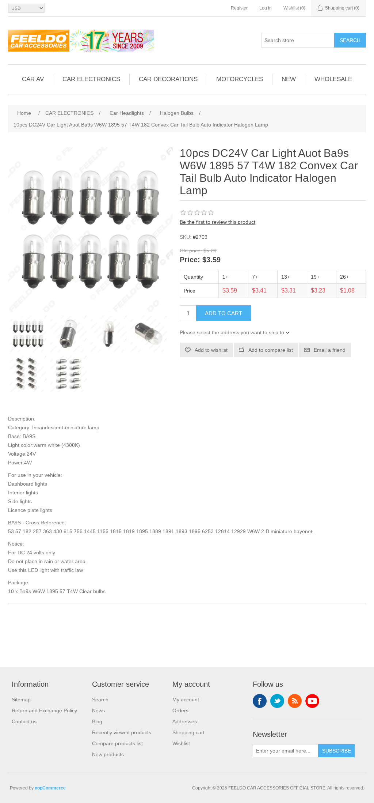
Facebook (260, 701)
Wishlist (181, 743)
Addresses (184, 721)
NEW (289, 79)
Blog (97, 721)
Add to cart (223, 313)
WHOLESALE (333, 79)
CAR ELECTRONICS (91, 79)
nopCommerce (50, 788)
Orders (180, 710)
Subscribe (336, 751)
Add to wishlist (211, 350)
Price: (190, 260)
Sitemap (21, 699)
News (98, 710)
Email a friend (330, 350)
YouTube (312, 701)
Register (239, 8)
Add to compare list (270, 350)
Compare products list (117, 743)
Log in (265, 8)
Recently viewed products (121, 732)
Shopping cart (188, 732)
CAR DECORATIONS (168, 79)
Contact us (24, 721)
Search (350, 40)
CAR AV (33, 79)
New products (108, 754)
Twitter (277, 701)
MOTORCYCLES (239, 79)
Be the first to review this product (217, 222)
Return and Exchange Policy (44, 710)
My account (185, 699)
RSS (295, 701)
